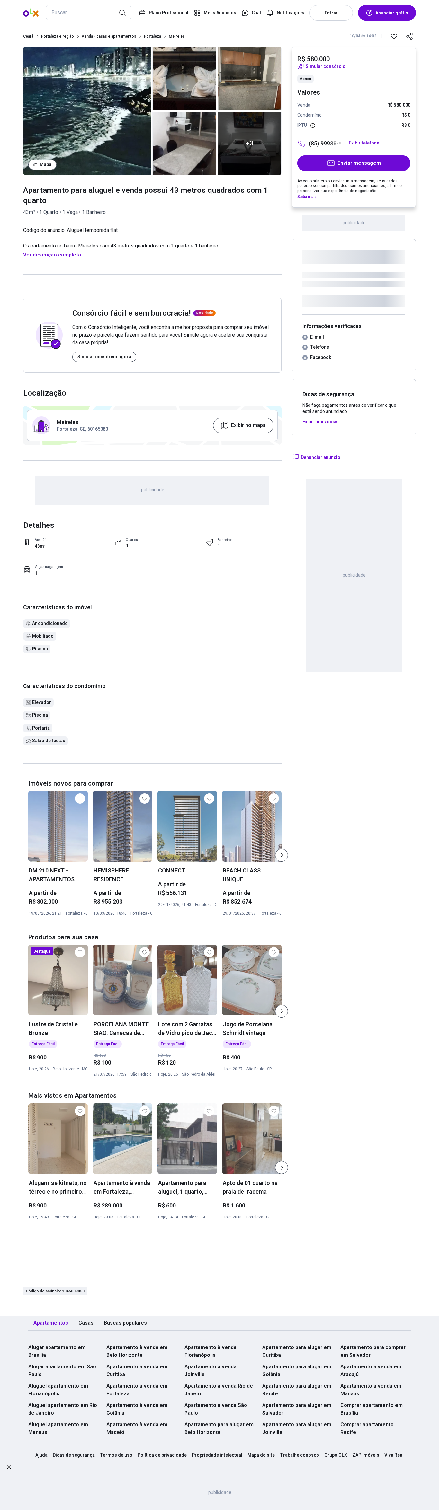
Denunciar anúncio (320, 457)
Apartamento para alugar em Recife (296, 1390)
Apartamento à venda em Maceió (136, 1428)
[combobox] (88, 12)
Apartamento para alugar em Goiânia (296, 1370)
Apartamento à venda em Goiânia (136, 1409)
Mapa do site (261, 1455)
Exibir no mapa (248, 425)
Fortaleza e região (57, 36)
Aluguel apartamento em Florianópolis (58, 1390)
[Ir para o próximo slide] (281, 855)
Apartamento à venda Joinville (210, 1370)
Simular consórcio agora (104, 356)
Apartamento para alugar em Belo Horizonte (219, 1428)
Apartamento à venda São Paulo (215, 1409)
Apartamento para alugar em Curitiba (296, 1351)
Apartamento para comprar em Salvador (373, 1351)
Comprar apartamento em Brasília (371, 1409)
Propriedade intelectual (217, 1455)
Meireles (177, 36)
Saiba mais (307, 196)
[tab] (50, 1323)
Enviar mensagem (359, 163)
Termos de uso (116, 1455)
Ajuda (41, 1455)
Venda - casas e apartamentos (109, 36)
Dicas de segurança (74, 1455)
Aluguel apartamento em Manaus (58, 1428)
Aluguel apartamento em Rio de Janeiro (62, 1409)
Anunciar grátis (391, 12)
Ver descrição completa (52, 255)
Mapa (45, 164)
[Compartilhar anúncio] (409, 36)
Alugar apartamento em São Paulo (62, 1370)
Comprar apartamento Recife (367, 1428)
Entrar (331, 12)
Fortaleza (152, 36)
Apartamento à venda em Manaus (370, 1390)
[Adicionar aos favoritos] (394, 36)
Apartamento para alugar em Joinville (296, 1428)
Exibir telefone (364, 142)
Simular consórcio (325, 66)
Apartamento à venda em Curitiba (136, 1370)
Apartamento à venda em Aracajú (370, 1370)
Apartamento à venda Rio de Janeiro (218, 1390)
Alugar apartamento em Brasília (56, 1351)
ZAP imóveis (365, 1455)
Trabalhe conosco (299, 1455)
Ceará (28, 36)
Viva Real (394, 1455)
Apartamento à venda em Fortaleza (136, 1390)
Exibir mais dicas (320, 421)
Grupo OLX (335, 1455)
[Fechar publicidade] (9, 1468)
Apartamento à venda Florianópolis (210, 1351)
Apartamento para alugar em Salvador (296, 1409)
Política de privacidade (162, 1455)
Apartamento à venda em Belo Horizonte (136, 1351)
